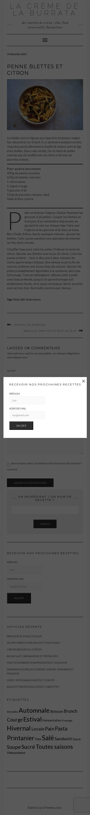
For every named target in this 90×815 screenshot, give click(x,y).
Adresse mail (17, 408)
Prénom (14, 393)
